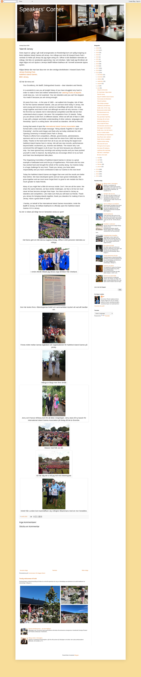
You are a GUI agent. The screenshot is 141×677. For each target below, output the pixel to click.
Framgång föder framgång (110, 235)
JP (103, 296)
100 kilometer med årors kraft (104, 125)
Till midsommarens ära (103, 112)
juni (98, 88)
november (100, 77)
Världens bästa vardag (103, 141)
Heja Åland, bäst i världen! (104, 137)
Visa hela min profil (99, 306)
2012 (97, 174)
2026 (97, 48)
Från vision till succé (102, 143)
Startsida (54, 570)
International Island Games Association (60, 126)
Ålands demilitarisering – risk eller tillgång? (39, 628)
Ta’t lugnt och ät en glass (103, 146)
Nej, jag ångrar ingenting (103, 117)
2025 (97, 50)
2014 (97, 169)
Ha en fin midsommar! (103, 114)
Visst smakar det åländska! (104, 99)
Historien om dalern (109, 265)
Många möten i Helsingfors (35, 638)
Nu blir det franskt (108, 214)
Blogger (77, 655)
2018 (97, 66)
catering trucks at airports (71, 93)
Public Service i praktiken (103, 139)
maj (98, 157)
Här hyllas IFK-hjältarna (103, 148)
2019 (97, 63)
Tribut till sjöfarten (101, 101)
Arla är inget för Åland (102, 123)
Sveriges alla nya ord (109, 193)
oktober (99, 79)
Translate (107, 316)
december (100, 74)
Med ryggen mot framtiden (104, 128)
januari (99, 166)
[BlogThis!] (36, 517)
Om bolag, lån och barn (103, 119)
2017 (97, 68)
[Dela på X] (38, 517)
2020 (97, 61)
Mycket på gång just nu (103, 121)
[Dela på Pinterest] (41, 517)
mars (98, 162)
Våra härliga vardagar (103, 103)
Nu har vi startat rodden (103, 132)
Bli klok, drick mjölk (102, 155)
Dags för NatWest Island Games (105, 96)
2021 (97, 59)
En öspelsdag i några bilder (104, 92)
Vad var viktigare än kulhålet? (111, 204)
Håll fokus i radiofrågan (103, 152)
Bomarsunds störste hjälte (104, 110)
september (100, 81)
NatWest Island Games (28, 74)
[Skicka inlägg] (31, 516)
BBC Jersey (23, 77)
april (98, 160)
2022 (97, 57)
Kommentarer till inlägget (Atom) (36, 573)
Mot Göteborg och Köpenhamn (105, 134)
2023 (97, 54)
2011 (97, 176)
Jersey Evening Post (27, 72)
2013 (97, 171)
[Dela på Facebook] (39, 517)
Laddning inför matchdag (103, 150)
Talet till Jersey (101, 94)
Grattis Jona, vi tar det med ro (104, 130)
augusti (99, 83)
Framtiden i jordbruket (109, 224)
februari (99, 164)
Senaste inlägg (24, 570)
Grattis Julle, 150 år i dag (103, 108)
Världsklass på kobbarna (103, 105)
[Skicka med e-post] (34, 517)
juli (98, 86)
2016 (97, 70)
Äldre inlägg (85, 570)
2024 (97, 52)
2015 (97, 72)
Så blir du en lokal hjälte (110, 275)
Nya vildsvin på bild (109, 245)
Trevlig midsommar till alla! (28, 578)
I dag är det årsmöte (102, 90)
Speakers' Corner (41, 9)
